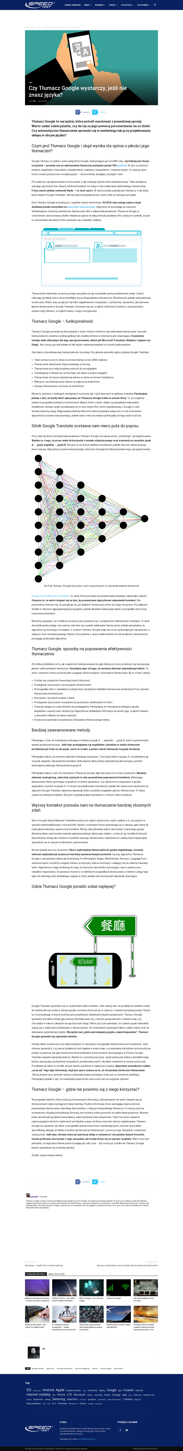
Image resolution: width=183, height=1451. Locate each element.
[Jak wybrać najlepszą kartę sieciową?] (146, 1287)
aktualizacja (37, 1390)
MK (34, 101)
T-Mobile (127, 1399)
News (86, 5)
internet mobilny (39, 1394)
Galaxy (102, 1390)
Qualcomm (38, 1399)
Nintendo (98, 1395)
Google (112, 1390)
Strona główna (30, 27)
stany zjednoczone (114, 1399)
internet (139, 1390)
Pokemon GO (148, 1395)
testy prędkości (34, 1403)
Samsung (58, 1399)
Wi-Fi (54, 1403)
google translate (38, 1368)
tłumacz (95, 1368)
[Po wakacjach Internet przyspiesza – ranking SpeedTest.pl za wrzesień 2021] (64, 1314)
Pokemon (137, 1395)
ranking (48, 1399)
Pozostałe (126, 5)
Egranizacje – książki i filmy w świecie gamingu (44, 1265)
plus (130, 1395)
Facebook (92, 1390)
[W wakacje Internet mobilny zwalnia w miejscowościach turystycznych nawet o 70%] (146, 1314)
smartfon (72, 1399)
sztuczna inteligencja (82, 1368)
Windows (62, 1403)
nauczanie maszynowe (64, 1368)
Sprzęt (112, 5)
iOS (53, 1395)
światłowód (98, 1404)
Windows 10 (73, 1403)
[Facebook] (120, 1430)
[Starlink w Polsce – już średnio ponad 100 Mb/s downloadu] (64, 1287)
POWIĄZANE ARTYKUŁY (36, 1274)
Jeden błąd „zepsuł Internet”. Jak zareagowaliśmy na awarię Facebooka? (90, 1327)
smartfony (82, 1399)
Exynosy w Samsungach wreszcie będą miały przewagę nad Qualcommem (127, 1265)
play (124, 1394)
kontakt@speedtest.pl (86, 1439)
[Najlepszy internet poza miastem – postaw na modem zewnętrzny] (37, 1287)
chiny (84, 1390)
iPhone (61, 1394)
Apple (60, 1390)
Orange (116, 1394)
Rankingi (99, 5)
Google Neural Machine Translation (51, 595)
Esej (38, 27)
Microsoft (79, 1394)
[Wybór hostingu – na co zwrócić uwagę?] (91, 1287)
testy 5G (137, 1399)
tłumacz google (106, 1368)
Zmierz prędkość (73, 5)
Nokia (107, 1394)
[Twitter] (126, 1430)
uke (44, 1403)
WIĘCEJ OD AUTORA (56, 1274)
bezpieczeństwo (73, 1390)
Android (48, 1390)
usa (48, 1403)
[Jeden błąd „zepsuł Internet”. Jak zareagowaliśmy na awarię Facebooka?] (91, 1314)
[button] (155, 5)
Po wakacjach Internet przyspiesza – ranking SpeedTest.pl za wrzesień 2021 (64, 1327)
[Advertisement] (91, 18)
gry (120, 1390)
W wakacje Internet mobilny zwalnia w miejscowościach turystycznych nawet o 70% (144, 1327)
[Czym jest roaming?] (118, 1287)
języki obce (50, 1368)
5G (29, 1389)
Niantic (90, 1395)
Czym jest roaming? (113, 1298)
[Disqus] (91, 1223)
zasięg (90, 1403)
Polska (29, 1399)
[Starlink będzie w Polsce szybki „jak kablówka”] (118, 1314)
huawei (129, 1390)
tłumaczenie (118, 1368)
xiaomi (83, 1403)
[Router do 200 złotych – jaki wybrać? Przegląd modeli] (37, 1314)
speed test (102, 1399)
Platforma (142, 5)
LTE (69, 1394)
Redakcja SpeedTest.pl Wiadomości (145, 1449)
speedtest (92, 1399)
